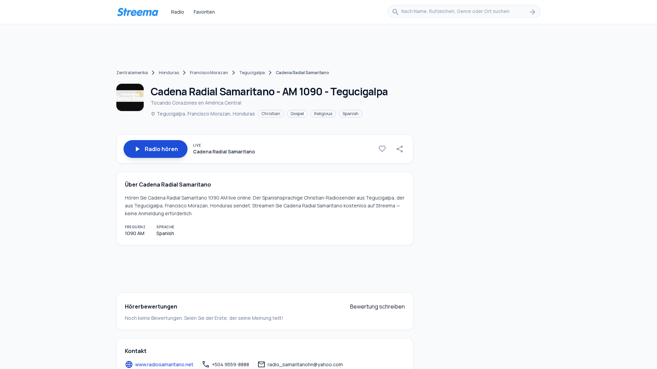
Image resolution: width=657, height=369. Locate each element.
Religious (323, 114)
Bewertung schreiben (377, 306)
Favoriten (204, 12)
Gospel (297, 114)
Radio (177, 12)
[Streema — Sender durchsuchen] (137, 12)
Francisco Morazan (209, 73)
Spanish (351, 114)
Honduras (169, 73)
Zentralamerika (132, 73)
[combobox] (464, 12)
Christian (270, 114)
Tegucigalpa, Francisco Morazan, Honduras (203, 113)
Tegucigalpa (252, 73)
